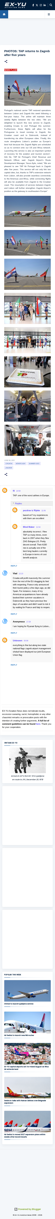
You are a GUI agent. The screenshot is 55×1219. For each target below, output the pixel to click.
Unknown (17, 640)
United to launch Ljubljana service (18, 1004)
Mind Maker (29, 527)
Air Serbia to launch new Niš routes (19, 1035)
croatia (9, 463)
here (38, 724)
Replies (18, 503)
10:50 (18, 491)
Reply (14, 566)
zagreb (9, 468)
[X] (37, 5)
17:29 (28, 622)
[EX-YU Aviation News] (15, 5)
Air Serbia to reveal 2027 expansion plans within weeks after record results (24, 1135)
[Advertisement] (27, 32)
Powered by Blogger (29, 1209)
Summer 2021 (34, 463)
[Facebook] (33, 5)
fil (14, 491)
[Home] (4, 14)
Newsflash (20, 463)
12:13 (21, 574)
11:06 (43, 511)
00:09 (26, 641)
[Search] (51, 5)
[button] (6, 62)
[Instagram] (41, 5)
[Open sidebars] (49, 14)
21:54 (38, 527)
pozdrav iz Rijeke (31, 510)
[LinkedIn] (45, 5)
